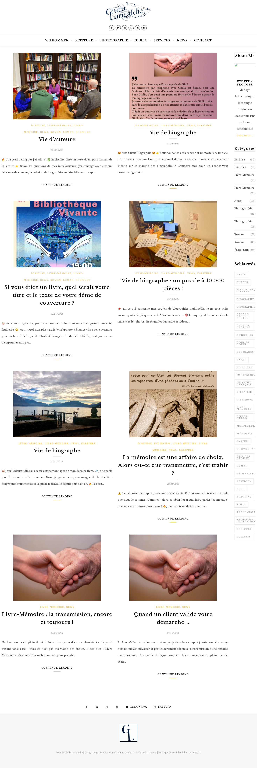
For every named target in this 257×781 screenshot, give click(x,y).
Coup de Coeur (243, 343)
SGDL (241, 489)
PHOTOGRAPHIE (114, 40)
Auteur (242, 282)
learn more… (245, 135)
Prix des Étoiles (243, 457)
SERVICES (162, 40)
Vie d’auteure (57, 139)
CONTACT (203, 40)
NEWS (182, 40)
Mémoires (245, 433)
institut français (244, 383)
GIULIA (141, 40)
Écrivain (244, 537)
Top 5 (241, 504)
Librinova (245, 400)
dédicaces (245, 352)
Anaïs (241, 274)
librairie (244, 392)
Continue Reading (57, 185)
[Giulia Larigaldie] (128, 17)
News (44, 132)
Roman (55, 132)
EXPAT (241, 360)
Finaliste (245, 367)
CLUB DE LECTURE (244, 326)
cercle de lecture (244, 316)
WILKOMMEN (57, 40)
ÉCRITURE (84, 40)
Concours (245, 335)
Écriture (38, 125)
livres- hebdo (243, 417)
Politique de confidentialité (173, 752)
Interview (162, 443)
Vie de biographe (173, 133)
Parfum (243, 441)
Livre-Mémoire (59, 125)
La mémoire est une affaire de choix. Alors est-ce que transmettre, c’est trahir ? (173, 465)
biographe (245, 299)
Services (244, 481)
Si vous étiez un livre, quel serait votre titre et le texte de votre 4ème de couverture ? (57, 295)
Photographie (243, 208)
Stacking (244, 497)
